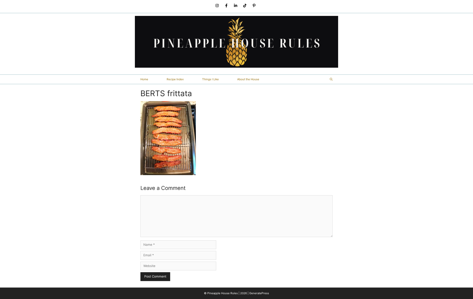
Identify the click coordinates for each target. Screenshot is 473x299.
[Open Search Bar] (331, 79)
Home (144, 79)
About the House (248, 79)
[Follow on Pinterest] (254, 5)
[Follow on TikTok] (245, 5)
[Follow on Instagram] (217, 5)
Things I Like (210, 79)
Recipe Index (175, 79)
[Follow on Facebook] (226, 5)
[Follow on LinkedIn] (235, 5)
